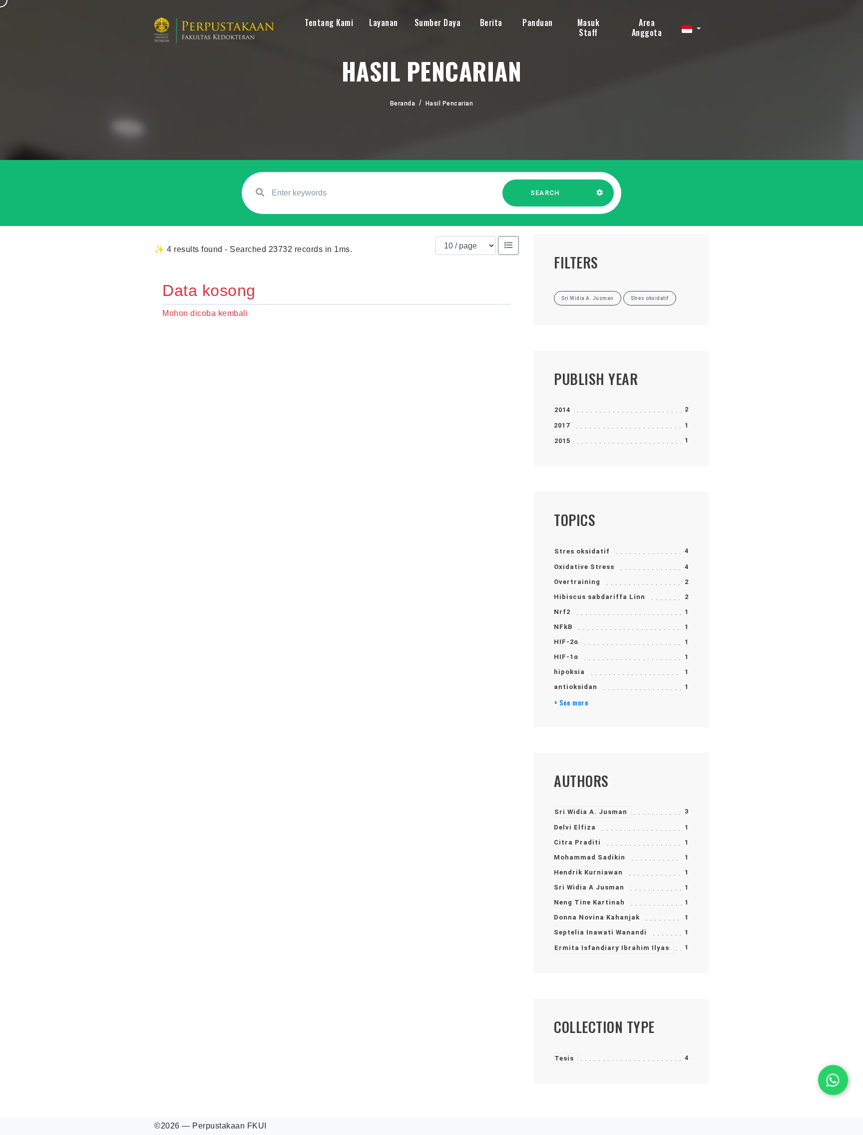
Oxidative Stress (584, 566)
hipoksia (569, 672)
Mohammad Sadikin (589, 857)
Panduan (537, 22)
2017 (562, 425)
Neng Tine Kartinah (589, 902)
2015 (562, 440)
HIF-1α (566, 656)
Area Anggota (647, 27)
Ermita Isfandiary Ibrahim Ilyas (611, 948)
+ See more (571, 703)
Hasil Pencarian (449, 103)
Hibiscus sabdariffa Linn (599, 596)
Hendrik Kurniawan (588, 872)
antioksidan (575, 686)
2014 (562, 410)
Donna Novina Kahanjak (597, 917)
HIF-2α (566, 642)
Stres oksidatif (582, 551)
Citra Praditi (577, 842)
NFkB (563, 626)
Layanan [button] (383, 22)
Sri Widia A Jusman (589, 887)
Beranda (403, 103)
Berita (491, 22)
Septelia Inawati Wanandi (600, 932)
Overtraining (577, 582)
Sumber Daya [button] (438, 22)
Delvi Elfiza (575, 827)
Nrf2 (562, 612)
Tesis (564, 1058)
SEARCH (545, 192)
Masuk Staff (588, 27)
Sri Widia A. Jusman (590, 812)
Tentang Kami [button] (329, 22)
